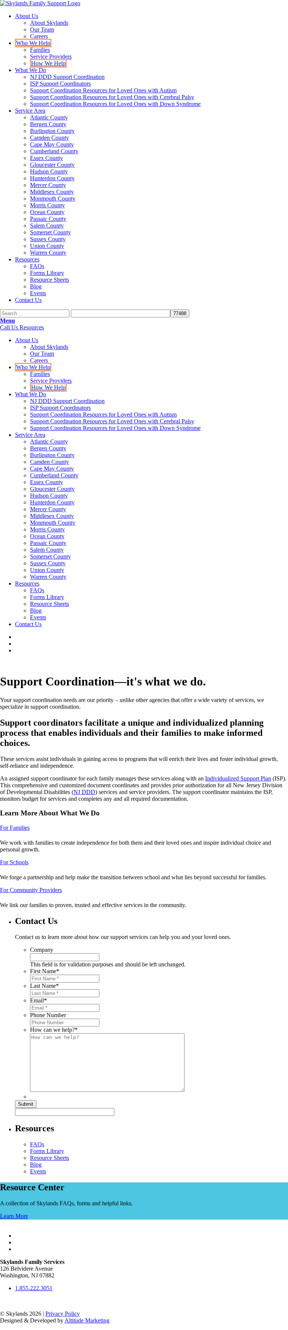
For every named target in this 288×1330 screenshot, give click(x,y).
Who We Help (33, 43)
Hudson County (49, 171)
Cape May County (52, 144)
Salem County (47, 225)
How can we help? (54, 1030)
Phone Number (48, 1015)
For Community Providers (31, 890)
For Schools (14, 862)
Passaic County (48, 219)
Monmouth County (52, 198)
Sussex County (48, 239)
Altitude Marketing (87, 1320)
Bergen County (48, 124)
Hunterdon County (52, 178)
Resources (27, 259)
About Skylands (49, 23)
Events (38, 293)
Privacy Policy (62, 1313)
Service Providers (51, 56)
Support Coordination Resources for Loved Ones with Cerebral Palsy (112, 97)
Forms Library (47, 273)
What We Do (30, 70)
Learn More (14, 1216)
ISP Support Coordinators (60, 83)
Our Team (42, 29)
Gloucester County (52, 165)
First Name (44, 971)
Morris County (47, 205)
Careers (39, 36)
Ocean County (47, 212)
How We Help (48, 63)
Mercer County (48, 185)
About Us (26, 16)
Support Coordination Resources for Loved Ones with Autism (103, 90)
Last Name (44, 986)
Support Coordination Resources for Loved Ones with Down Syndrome (115, 104)
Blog (36, 286)
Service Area (30, 110)
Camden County (49, 137)
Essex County (46, 158)
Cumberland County (54, 151)
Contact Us (28, 300)
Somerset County (50, 232)
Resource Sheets (49, 279)
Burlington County (52, 131)
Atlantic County (49, 117)
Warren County (48, 252)
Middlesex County (52, 192)
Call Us (10, 327)
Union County (47, 246)
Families (40, 50)
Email (38, 1000)
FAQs (37, 266)
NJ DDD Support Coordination (67, 77)
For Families (15, 827)
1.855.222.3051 (33, 1288)
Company (41, 950)
